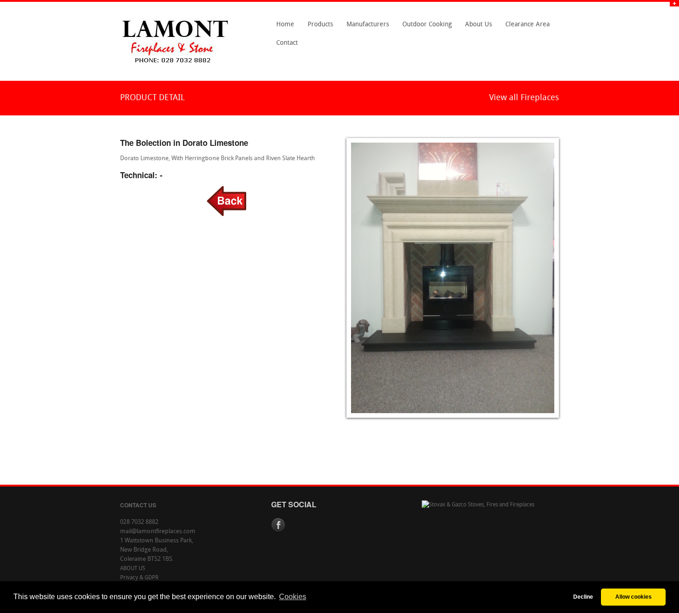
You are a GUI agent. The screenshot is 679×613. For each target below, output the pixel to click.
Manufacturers (365, 27)
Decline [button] (583, 597)
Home (285, 24)
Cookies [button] (292, 597)
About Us (476, 27)
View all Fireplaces (524, 98)
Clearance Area (525, 27)
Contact (284, 46)
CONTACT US (138, 505)
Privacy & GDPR (139, 578)
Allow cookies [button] (633, 597)
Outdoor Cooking (427, 24)
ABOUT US (132, 568)
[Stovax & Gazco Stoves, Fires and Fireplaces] (478, 505)
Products (318, 27)
